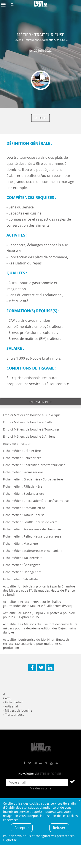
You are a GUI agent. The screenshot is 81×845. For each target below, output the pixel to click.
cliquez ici (10, 840)
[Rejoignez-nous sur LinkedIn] (41, 763)
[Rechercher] (12, 4)
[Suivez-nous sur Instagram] (35, 763)
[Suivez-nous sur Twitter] (30, 763)
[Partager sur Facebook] (32, 667)
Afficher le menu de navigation (3, 4)
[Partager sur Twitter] (41, 667)
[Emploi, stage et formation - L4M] (4, 694)
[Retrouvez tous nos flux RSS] (57, 763)
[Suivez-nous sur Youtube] (51, 763)
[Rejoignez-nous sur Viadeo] (46, 763)
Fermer (79, 800)
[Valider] (72, 781)
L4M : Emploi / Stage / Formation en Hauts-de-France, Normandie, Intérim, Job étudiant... (40, 4)
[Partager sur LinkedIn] (50, 667)
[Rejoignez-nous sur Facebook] (24, 763)
